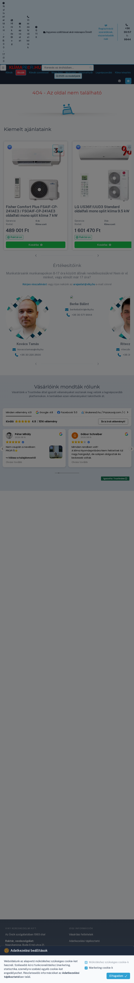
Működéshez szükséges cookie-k (109, 962)
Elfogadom (116, 975)
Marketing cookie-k (101, 967)
